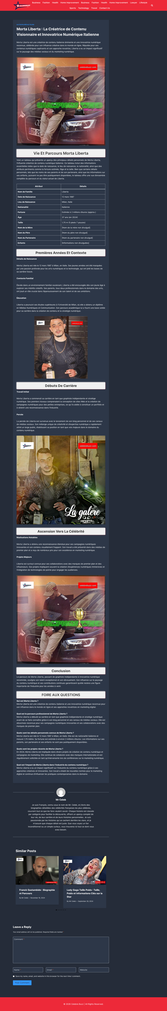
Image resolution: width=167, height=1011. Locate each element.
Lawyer (133, 2)
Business (36, 2)
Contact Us (104, 8)
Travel (94, 8)
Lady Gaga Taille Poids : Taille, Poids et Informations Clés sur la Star (84, 893)
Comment (19, 939)
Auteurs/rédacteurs (25, 24)
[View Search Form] (152, 5)
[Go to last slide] (20, 882)
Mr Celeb (61, 799)
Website (83, 970)
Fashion (46, 2)
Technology (83, 8)
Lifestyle (143, 2)
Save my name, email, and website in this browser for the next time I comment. (48, 976)
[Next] (102, 882)
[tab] (56, 910)
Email (50, 970)
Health (55, 2)
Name (17, 970)
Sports (73, 8)
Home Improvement (69, 2)
